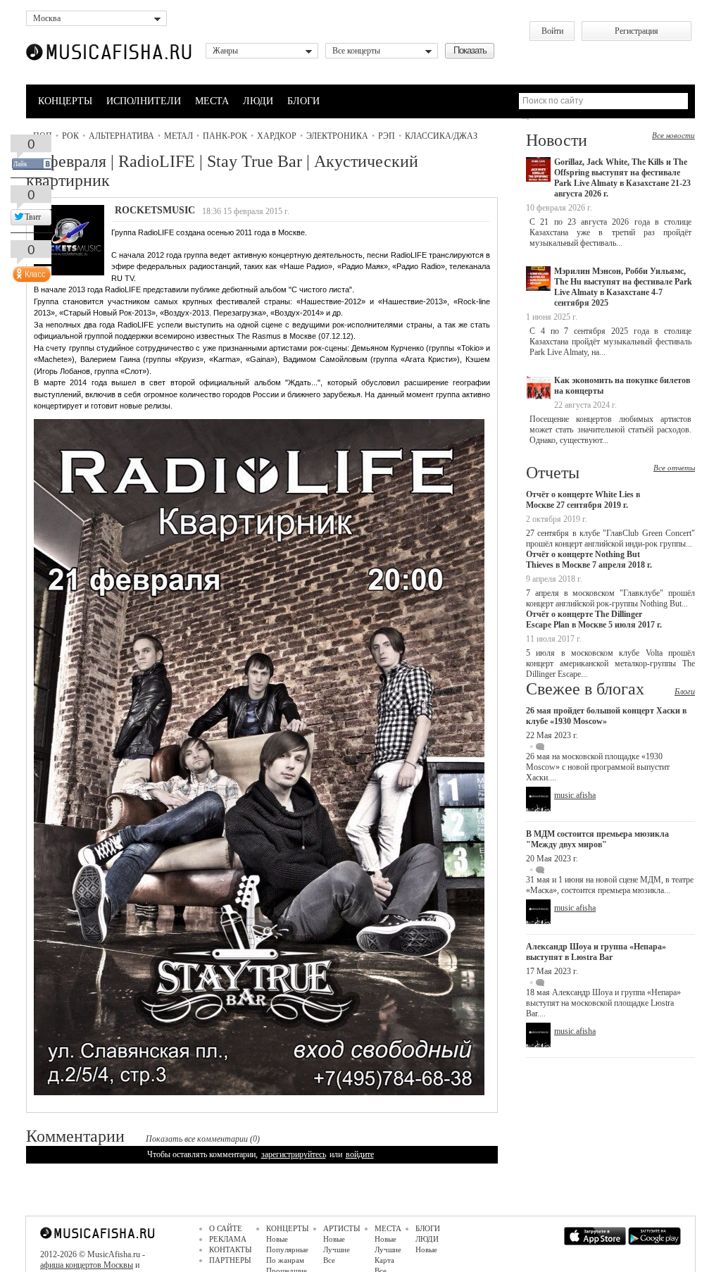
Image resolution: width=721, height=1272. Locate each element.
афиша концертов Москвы (86, 1265)
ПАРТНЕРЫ (230, 1260)
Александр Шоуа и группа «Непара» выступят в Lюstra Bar (596, 952)
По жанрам (285, 1260)
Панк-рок (225, 136)
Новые (277, 1239)
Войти (552, 31)
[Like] (30, 271)
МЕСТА (212, 101)
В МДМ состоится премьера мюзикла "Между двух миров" (597, 839)
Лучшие (336, 1249)
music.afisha (575, 795)
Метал (178, 136)
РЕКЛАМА (227, 1239)
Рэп (386, 136)
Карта (384, 1260)
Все (329, 1260)
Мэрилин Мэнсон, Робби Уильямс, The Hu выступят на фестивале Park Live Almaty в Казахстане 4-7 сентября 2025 (623, 287)
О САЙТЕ (225, 1228)
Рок (70, 136)
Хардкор (276, 136)
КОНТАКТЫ (230, 1249)
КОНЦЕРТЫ (65, 101)
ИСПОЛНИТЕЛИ (143, 101)
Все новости (673, 135)
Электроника (337, 136)
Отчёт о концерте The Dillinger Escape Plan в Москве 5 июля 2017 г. (594, 619)
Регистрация (636, 31)
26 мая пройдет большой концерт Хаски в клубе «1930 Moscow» (606, 716)
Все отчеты (674, 467)
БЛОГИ (303, 101)
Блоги (685, 692)
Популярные (287, 1249)
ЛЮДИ (258, 101)
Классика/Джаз (441, 136)
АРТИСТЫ (341, 1228)
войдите (360, 1154)
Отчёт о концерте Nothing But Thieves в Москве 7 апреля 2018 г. (589, 559)
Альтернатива (121, 136)
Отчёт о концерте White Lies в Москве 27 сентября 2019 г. (583, 500)
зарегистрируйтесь (293, 1154)
